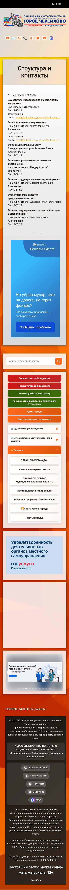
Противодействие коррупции (34, 490)
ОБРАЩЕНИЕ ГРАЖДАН (34, 460)
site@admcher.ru (35, 850)
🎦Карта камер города (34, 508)
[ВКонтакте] (44, 38)
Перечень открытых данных (25, 709)
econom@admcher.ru (48, 117)
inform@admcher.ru (13, 38)
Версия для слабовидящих (34, 378)
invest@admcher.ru (26, 117)
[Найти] (58, 361)
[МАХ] (51, 38)
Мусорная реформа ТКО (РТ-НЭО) (34, 499)
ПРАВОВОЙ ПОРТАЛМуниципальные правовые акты (34, 480)
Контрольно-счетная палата (34, 419)
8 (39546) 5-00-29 (25, 38)
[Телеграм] (38, 38)
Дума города (34, 411)
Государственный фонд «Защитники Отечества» (34, 402)
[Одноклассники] (31, 38)
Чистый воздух (34, 517)
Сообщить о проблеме (35, 327)
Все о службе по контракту (34, 393)
